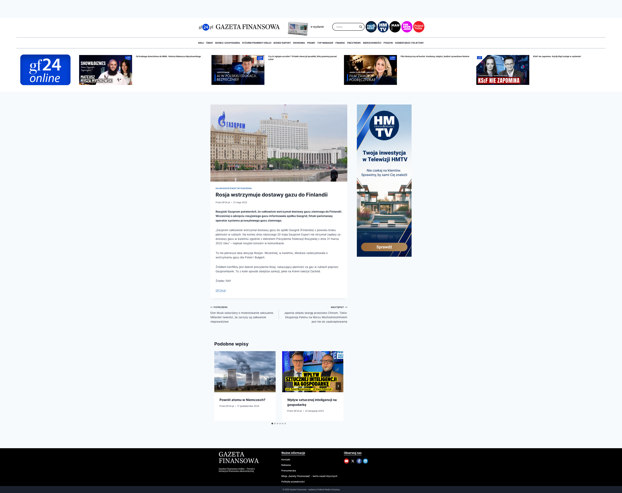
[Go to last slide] (219, 386)
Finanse (340, 43)
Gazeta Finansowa (239, 457)
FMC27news (354, 43)
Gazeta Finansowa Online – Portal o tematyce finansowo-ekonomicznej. (237, 470)
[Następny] (338, 386)
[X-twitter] (352, 461)
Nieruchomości (372, 43)
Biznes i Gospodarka (227, 43)
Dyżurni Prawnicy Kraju (256, 43)
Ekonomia (299, 43)
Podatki (388, 43)
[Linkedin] (365, 461)
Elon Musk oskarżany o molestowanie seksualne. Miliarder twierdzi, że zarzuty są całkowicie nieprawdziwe (242, 314)
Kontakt (285, 459)
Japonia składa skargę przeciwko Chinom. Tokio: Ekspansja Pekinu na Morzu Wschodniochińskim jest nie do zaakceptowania (315, 314)
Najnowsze (222, 188)
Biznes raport (282, 43)
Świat (209, 43)
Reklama (286, 465)
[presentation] (245, 371)
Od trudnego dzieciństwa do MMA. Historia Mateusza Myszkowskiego (168, 56)
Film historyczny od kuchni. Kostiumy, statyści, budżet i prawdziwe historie (435, 56)
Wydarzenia (244, 188)
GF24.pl (226, 202)
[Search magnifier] (360, 27)
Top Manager (325, 43)
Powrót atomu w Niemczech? (242, 400)
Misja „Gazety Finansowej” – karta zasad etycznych (309, 476)
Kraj (201, 43)
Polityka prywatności (293, 481)
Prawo (311, 43)
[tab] (272, 423)
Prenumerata (288, 470)
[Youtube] (346, 461)
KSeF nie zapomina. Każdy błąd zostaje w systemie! (557, 56)
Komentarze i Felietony (409, 43)
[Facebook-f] (359, 461)
